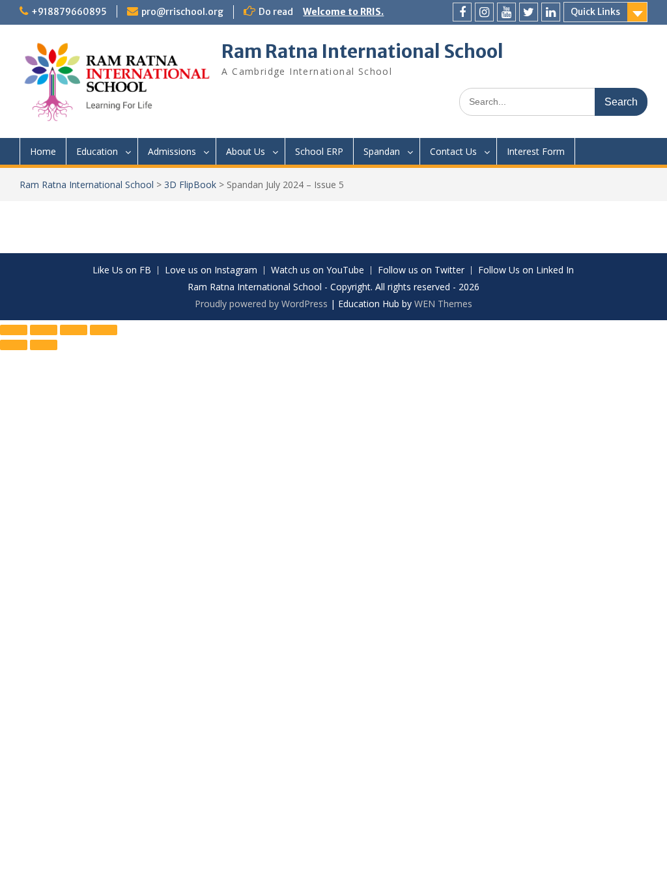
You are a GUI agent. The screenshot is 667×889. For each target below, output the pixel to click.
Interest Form (536, 151)
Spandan (381, 151)
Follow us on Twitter (421, 270)
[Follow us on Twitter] (528, 12)
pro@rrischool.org (182, 12)
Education (97, 151)
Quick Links (595, 12)
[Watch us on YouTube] (506, 12)
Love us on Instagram (211, 270)
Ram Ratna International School (362, 51)
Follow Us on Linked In (526, 270)
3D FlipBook (190, 184)
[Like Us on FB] (462, 12)
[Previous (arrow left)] (13, 345)
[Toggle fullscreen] (43, 330)
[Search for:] (553, 101)
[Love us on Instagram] (484, 12)
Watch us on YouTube (317, 270)
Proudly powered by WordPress (261, 303)
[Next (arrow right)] (43, 345)
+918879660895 (69, 12)
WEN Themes (443, 303)
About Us (245, 151)
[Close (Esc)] (103, 330)
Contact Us (453, 151)
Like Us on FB (121, 270)
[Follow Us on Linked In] (550, 12)
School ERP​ (319, 151)
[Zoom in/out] (13, 330)
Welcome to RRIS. (343, 12)
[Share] (73, 330)
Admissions (172, 151)
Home (43, 151)
